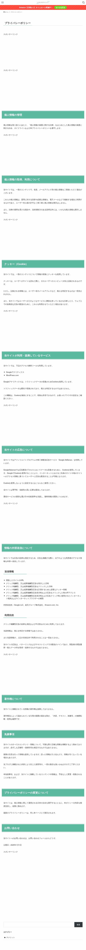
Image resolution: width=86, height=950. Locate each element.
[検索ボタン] (83, 2)
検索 (78, 924)
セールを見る (60, 7)
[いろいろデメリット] (43, 2)
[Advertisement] (43, 50)
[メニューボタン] (2, 2)
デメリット (10, 937)
